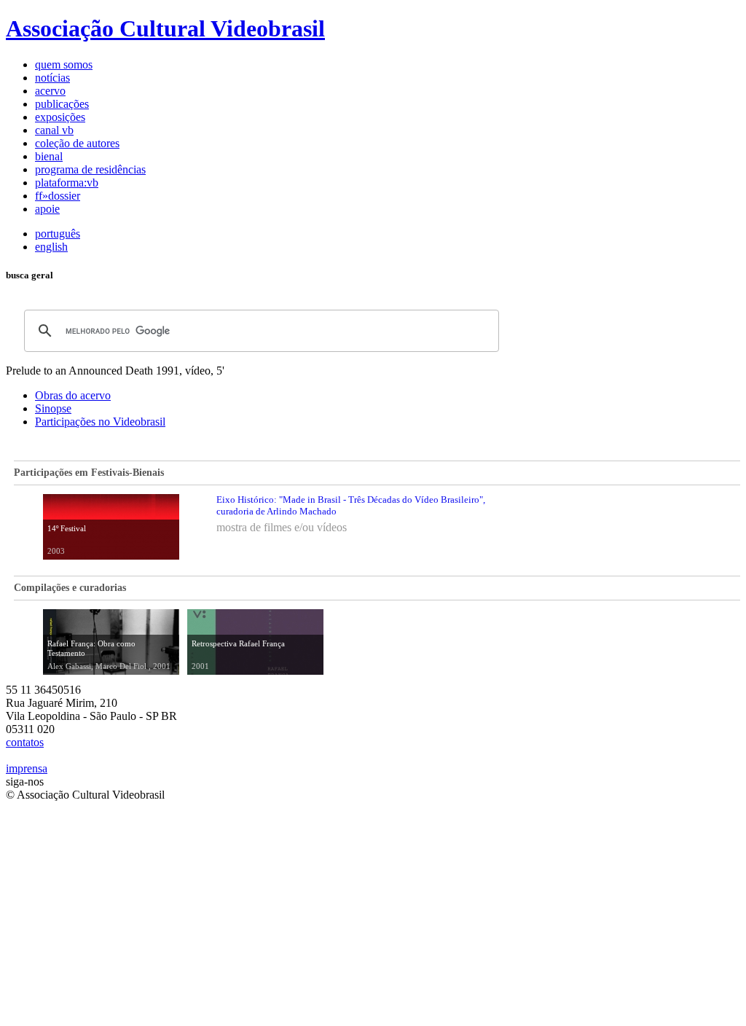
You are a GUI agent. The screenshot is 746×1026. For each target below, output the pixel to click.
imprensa (26, 768)
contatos (25, 742)
